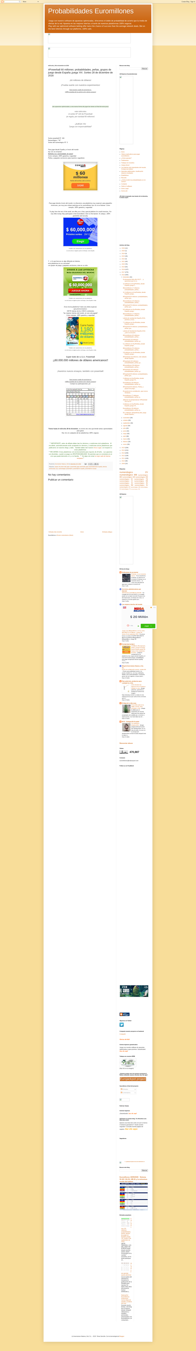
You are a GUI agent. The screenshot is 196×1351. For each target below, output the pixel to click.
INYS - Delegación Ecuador (130, 721)
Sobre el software (126, 186)
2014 (123, 450)
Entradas (125, 1089)
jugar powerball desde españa (94, 466)
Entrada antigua (107, 532)
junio (125, 431)
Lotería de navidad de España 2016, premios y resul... (134, 319)
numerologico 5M (135, 489)
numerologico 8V (141, 483)
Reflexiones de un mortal (130, 572)
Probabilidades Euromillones (91, 11)
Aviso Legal (125, 188)
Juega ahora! (125, 165)
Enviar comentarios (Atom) (65, 535)
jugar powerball (81, 466)
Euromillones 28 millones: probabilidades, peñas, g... (132, 409)
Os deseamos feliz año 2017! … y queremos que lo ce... (133, 280)
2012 (123, 455)
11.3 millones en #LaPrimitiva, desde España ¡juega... (134, 293)
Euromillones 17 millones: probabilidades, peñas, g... (132, 396)
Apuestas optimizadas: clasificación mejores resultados (132, 172)
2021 (123, 261)
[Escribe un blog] (91, 464)
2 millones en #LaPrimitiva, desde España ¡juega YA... (133, 379)
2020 (123, 264)
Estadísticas (125, 175)
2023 (123, 256)
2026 (123, 248)
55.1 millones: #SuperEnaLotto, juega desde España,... (134, 413)
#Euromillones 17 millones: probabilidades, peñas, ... (131, 288)
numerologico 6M (128, 475)
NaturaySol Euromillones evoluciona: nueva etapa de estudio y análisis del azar (126, 1299)
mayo (125, 433)
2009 (123, 463)
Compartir (123, 1034)
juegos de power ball (60, 466)
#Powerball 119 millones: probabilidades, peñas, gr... (132, 340)
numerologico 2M (135, 487)
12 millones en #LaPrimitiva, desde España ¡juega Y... (134, 284)
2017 (123, 272)
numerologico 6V (126, 479)
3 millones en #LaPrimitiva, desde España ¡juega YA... (133, 404)
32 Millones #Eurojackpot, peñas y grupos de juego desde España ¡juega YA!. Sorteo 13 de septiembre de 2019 (138, 649)
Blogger (121, 1336)
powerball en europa (90, 468)
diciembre (126, 277)
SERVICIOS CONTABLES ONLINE (132, 592)
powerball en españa (79, 468)
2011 (123, 458)
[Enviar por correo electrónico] (89, 464)
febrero (125, 441)
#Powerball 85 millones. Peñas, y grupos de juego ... (133, 387)
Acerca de (124, 191)
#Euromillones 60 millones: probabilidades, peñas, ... (131, 336)
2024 (123, 253)
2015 (123, 447)
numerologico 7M (141, 479)
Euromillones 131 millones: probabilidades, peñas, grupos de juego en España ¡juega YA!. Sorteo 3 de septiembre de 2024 (126, 1230)
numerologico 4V (125, 487)
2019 (123, 267)
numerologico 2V (134, 472)
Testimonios (125, 160)
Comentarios (126, 1092)
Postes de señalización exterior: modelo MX (134, 669)
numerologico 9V (141, 485)
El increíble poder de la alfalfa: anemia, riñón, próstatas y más (137, 706)
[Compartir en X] (93, 464)
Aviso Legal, (98, 448)
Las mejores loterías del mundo (132, 604)
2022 (123, 259)
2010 (123, 461)
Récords (123, 178)
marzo (125, 439)
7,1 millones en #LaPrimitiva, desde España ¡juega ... (134, 323)
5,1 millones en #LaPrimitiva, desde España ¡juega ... (134, 344)
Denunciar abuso (126, 743)
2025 (123, 251)
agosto (125, 425)
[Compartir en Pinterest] (98, 464)
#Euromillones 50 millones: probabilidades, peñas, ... (131, 349)
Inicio (82, 532)
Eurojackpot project (128, 644)
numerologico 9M (126, 485)
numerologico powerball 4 (65, 468)
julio (124, 428)
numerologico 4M (141, 477)
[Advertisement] (134, 804)
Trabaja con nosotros (127, 163)
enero (125, 444)
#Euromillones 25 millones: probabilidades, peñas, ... (131, 301)
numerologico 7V (126, 489)
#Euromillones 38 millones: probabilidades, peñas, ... (131, 366)
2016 (123, 275)
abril (124, 436)
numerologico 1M (128, 477)
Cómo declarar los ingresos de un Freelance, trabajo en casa (138, 686)
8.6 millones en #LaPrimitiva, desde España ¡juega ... (134, 310)
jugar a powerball (71, 466)
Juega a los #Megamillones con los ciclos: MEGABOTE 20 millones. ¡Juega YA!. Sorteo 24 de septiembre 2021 (133, 632)
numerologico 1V (126, 481)
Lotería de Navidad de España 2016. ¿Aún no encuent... (134, 331)
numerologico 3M (141, 481)
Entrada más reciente (55, 532)
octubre (125, 420)
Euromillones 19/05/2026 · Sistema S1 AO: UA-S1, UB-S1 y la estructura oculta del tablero (133, 1179)
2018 (123, 269)
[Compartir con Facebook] (95, 464)
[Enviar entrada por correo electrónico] (85, 464)
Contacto (124, 184)
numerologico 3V (126, 483)
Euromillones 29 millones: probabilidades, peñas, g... (132, 383)
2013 (123, 453)
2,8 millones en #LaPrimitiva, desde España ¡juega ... (134, 353)
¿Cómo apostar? (126, 158)
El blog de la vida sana (129, 703)
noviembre (126, 418)
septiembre (126, 423)
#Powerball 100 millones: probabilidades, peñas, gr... (132, 362)
